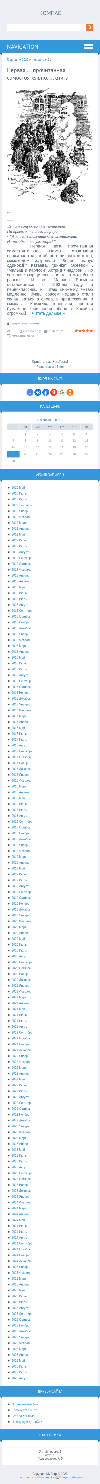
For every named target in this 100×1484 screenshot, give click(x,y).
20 (86, 447)
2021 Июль (19, 1021)
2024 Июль (19, 1231)
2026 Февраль (21, 1343)
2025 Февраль (21, 1272)
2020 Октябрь (21, 968)
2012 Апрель (21, 528)
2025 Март (19, 1278)
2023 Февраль (21, 1132)
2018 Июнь (19, 804)
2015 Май (18, 587)
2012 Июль (19, 546)
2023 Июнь (19, 1155)
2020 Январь (20, 915)
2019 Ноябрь (20, 903)
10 (50, 440)
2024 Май (18, 1220)
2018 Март (19, 786)
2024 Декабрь (21, 1261)
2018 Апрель (21, 792)
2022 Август (20, 1097)
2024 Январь (20, 1196)
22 (25, 454)
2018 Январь (20, 774)
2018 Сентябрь (22, 821)
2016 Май (18, 657)
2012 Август (20, 552)
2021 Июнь (19, 1015)
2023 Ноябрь (20, 1185)
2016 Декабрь (21, 698)
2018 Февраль (21, 780)
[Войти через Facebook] (45, 392)
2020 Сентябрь (22, 962)
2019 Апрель (21, 862)
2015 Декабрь (21, 628)
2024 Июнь (19, 1226)
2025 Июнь (19, 1296)
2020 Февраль (21, 921)
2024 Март (19, 1208)
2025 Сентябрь (22, 1313)
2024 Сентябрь (22, 1243)
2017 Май (18, 728)
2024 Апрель (21, 1214)
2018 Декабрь (21, 839)
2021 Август (20, 1026)
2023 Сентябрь (22, 1173)
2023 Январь (20, 1126)
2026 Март (19, 1349)
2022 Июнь (19, 1085)
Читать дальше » (48, 313)
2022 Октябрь (21, 1108)
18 (61, 447)
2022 (25, 59)
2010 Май (18, 487)
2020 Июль (19, 950)
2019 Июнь (19, 874)
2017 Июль (19, 739)
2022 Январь (20, 1056)
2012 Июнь (19, 540)
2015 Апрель (21, 581)
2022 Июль (19, 1091)
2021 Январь (20, 985)
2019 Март (19, 856)
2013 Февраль (21, 569)
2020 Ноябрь (20, 974)
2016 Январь (20, 634)
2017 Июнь (19, 733)
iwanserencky (32, 331)
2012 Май (18, 534)
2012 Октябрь (21, 564)
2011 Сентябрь (22, 505)
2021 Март (19, 997)
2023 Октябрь (21, 1179)
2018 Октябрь (21, 827)
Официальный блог (25, 1404)
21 (13, 454)
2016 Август (20, 675)
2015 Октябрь (21, 616)
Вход (60, 366)
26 (74, 454)
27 (86, 454)
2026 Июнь (19, 1366)
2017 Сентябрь (22, 751)
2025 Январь (20, 1267)
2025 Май (18, 1290)
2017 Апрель (21, 722)
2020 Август (20, 956)
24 (50, 454)
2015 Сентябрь (22, 610)
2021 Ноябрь (20, 1044)
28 (13, 461)
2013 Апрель (21, 575)
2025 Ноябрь (20, 1325)
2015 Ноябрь (20, 622)
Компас (50, 13)
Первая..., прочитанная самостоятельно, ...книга (37, 73)
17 (50, 447)
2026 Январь (20, 1337)
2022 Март (19, 1067)
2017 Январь (20, 704)
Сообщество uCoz (24, 1410)
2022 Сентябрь (22, 1103)
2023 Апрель (21, 1144)
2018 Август (20, 815)
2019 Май (18, 868)
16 (37, 447)
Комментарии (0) (23, 335)
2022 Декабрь (21, 1120)
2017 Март (19, 716)
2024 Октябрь (21, 1249)
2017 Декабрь (21, 769)
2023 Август (20, 1167)
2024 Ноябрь (20, 1255)
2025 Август (20, 1308)
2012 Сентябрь (22, 558)
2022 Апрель (21, 1073)
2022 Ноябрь (20, 1114)
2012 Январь (20, 511)
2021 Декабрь (21, 1050)
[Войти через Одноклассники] (70, 392)
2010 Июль (19, 499)
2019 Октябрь (21, 897)
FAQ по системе (23, 1416)
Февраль (38, 59)
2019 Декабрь (21, 909)
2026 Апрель (21, 1355)
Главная (12, 59)
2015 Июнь (19, 593)
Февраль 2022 (50, 420)
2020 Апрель (21, 933)
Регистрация (45, 366)
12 (74, 440)
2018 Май (18, 798)
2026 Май (18, 1360)
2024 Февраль (21, 1202)
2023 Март (19, 1138)
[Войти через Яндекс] (53, 392)
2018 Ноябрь (20, 833)
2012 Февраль (21, 517)
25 (61, 454)
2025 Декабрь (21, 1331)
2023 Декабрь (21, 1190)
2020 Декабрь (21, 980)
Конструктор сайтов (31, 1477)
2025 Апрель (21, 1284)
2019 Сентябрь (22, 892)
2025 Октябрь (21, 1319)
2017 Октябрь (21, 757)
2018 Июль (19, 810)
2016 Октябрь (21, 687)
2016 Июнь (19, 663)
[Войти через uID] (30, 392)
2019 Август (20, 886)
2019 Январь (20, 845)
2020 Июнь (19, 944)
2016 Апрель (21, 651)
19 (74, 447)
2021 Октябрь (21, 1038)
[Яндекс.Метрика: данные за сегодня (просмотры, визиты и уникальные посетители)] (70, 1477)
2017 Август (20, 745)
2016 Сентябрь (22, 681)
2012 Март (19, 523)
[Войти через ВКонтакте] (37, 392)
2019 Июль (19, 880)
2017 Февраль (21, 710)
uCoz (53, 1477)
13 (86, 440)
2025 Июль (19, 1302)
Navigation (22, 46)
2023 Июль (19, 1161)
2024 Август (20, 1237)
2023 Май (18, 1149)
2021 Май (18, 1009)
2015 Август (20, 605)
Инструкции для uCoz (27, 1422)
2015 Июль (19, 599)
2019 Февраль (21, 851)
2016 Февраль (21, 640)
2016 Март (19, 646)
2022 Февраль (21, 1062)
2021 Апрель (21, 1003)
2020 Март (19, 927)
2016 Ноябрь (20, 692)
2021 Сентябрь (22, 1032)
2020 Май (18, 939)
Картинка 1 (35, 323)
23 (37, 454)
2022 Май (18, 1079)
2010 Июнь (19, 493)
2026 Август (20, 1378)
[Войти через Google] (62, 392)
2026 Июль (19, 1372)
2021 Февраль (21, 991)
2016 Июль (19, 669)
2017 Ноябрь (20, 763)
